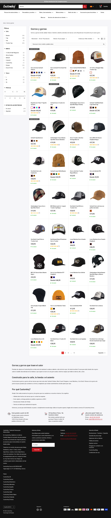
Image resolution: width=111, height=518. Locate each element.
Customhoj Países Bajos (9, 494)
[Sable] (59, 174)
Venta (102, 12)
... (71, 353)
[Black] (32, 72)
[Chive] (56, 174)
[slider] (5, 96)
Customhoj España (8, 487)
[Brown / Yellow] (95, 72)
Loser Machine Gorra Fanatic (78, 239)
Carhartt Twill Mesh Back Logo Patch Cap (96, 103)
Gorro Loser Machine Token (58, 305)
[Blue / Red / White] (93, 72)
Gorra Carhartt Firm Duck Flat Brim (58, 68)
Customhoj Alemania (8, 484)
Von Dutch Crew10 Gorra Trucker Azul (37, 240)
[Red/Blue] (39, 107)
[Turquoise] (36, 107)
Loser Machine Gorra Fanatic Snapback (97, 240)
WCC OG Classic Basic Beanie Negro (38, 273)
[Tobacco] (39, 342)
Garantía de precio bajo (95, 435)
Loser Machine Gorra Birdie (77, 272)
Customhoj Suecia (8, 479)
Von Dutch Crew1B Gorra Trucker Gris (76, 207)
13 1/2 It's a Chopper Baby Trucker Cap (96, 68)
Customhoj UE (7, 477)
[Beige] (90, 72)
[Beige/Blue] (32, 107)
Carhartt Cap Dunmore (37, 137)
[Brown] (36, 72)
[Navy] (34, 72)
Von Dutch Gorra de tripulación (36, 172)
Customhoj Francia (8, 489)
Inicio (4, 23)
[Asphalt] (90, 107)
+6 (83, 70)
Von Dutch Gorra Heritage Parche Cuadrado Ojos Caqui (97, 339)
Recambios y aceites (28, 12)
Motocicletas (60, 12)
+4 (44, 72)
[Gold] (51, 308)
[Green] (34, 342)
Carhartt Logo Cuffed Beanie (58, 171)
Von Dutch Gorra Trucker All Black (58, 339)
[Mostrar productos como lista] (104, 38)
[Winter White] (71, 71)
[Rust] (36, 342)
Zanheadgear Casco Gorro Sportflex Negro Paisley (77, 103)
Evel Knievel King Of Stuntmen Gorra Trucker (58, 240)
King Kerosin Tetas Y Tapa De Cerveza (38, 103)
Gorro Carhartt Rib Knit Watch (78, 67)
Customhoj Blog (93, 450)
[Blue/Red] (34, 107)
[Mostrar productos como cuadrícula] (102, 38)
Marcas (43, 17)
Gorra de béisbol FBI (95, 171)
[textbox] (9, 91)
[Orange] (41, 342)
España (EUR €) (7, 507)
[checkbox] (15, 36)
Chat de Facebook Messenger (68, 438)
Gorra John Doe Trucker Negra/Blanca (76, 172)
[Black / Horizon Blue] (39, 141)
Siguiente (100, 353)
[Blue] (90, 174)
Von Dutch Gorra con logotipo (78, 339)
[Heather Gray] (81, 71)
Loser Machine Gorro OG (37, 339)
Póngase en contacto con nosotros (96, 446)
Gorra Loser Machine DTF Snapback (57, 273)
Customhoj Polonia (8, 499)
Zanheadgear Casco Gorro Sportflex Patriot (38, 207)
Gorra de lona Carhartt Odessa (37, 68)
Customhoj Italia (7, 492)
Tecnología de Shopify (8, 512)
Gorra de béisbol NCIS (76, 305)
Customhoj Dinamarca (9, 482)
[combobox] (51, 6)
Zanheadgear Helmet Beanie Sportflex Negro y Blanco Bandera (97, 274)
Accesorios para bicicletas (88, 12)
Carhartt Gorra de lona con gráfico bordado (97, 207)
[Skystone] (41, 72)
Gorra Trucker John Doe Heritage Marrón (76, 138)
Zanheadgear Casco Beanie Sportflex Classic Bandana (57, 138)
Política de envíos (93, 440)
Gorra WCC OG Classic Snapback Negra (96, 138)
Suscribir (37, 449)
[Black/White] (76, 71)
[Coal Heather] (78, 71)
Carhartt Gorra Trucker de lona (57, 103)
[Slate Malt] (44, 141)
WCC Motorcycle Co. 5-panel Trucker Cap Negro (58, 207)
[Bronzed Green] (41, 141)
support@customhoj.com (95, 419)
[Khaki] (54, 107)
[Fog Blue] (39, 72)
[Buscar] (85, 6)
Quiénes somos (93, 443)
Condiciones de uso (94, 452)
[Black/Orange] (34, 176)
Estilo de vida (72, 12)
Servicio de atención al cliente (57, 17)
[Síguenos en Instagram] (41, 510)
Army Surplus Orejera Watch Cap (38, 306)
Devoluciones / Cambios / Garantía (98, 433)
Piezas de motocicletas (11, 12)
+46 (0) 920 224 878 (94, 417)
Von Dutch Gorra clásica (96, 305)
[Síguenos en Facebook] (38, 510)
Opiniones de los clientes (95, 438)
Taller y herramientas (45, 12)
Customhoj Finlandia (8, 497)
